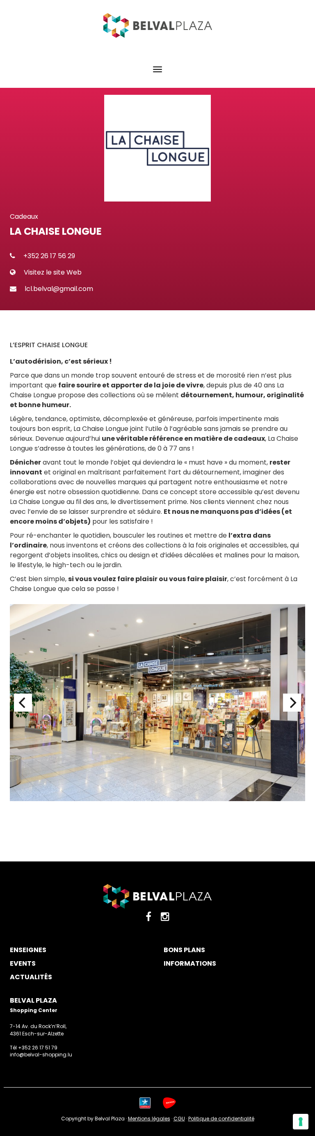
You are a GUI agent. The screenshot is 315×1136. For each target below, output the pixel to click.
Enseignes (28, 950)
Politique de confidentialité (221, 1118)
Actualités (31, 977)
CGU (179, 1118)
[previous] (23, 703)
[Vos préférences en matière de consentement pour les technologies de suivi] (300, 1121)
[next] (292, 703)
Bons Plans (184, 950)
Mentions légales (149, 1118)
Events (23, 963)
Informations (190, 963)
